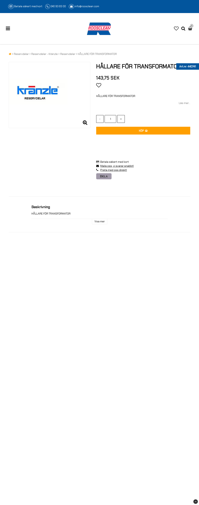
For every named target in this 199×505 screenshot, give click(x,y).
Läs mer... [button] (184, 103)
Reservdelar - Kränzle (44, 54)
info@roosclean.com (87, 6)
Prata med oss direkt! (113, 170)
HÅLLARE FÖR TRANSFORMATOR (97, 54)
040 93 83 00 (58, 6)
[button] (176, 28)
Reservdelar (21, 54)
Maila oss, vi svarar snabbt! (117, 166)
